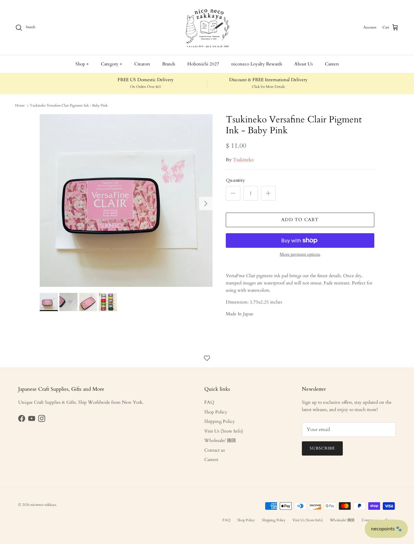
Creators (142, 64)
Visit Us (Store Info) (223, 431)
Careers (332, 64)
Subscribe (322, 448)
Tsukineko (243, 160)
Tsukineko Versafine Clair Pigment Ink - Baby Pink (69, 105)
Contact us (214, 450)
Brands (168, 64)
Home (20, 105)
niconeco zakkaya (43, 504)
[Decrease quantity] (233, 193)
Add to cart (300, 220)
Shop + (82, 64)
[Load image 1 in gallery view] (126, 200)
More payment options (300, 254)
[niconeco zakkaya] (207, 27)
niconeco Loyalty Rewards (256, 64)
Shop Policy (215, 412)
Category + (111, 64)
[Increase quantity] (268, 193)
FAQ (209, 402)
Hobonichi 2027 (203, 64)
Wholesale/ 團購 (220, 440)
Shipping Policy (219, 421)
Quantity (235, 180)
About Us (303, 64)
